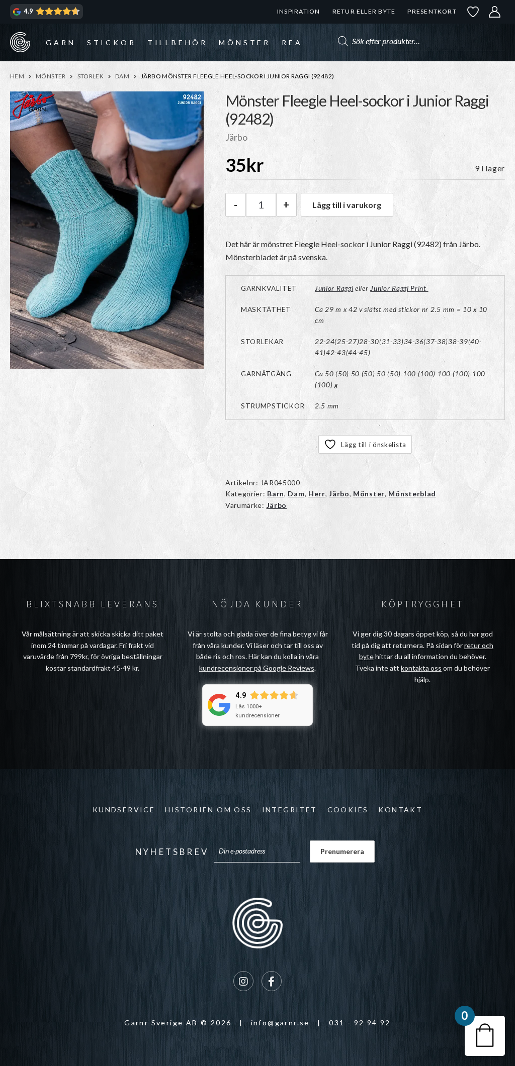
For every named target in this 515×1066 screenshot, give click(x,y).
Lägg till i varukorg (346, 204)
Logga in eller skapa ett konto (495, 12)
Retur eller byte (364, 11)
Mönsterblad (412, 493)
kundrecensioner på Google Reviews (256, 668)
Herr (316, 493)
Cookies (348, 809)
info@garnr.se (280, 1022)
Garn (60, 42)
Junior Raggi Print (399, 288)
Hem (17, 76)
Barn (275, 493)
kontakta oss (421, 668)
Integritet (289, 809)
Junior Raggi (334, 288)
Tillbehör (177, 42)
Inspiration (298, 11)
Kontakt (400, 809)
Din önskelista (473, 12)
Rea (292, 42)
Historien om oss (208, 809)
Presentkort (431, 11)
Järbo (339, 493)
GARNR (20, 42)
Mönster (245, 42)
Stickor (111, 42)
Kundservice (124, 809)
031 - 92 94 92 (360, 1022)
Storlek (90, 76)
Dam (122, 76)
